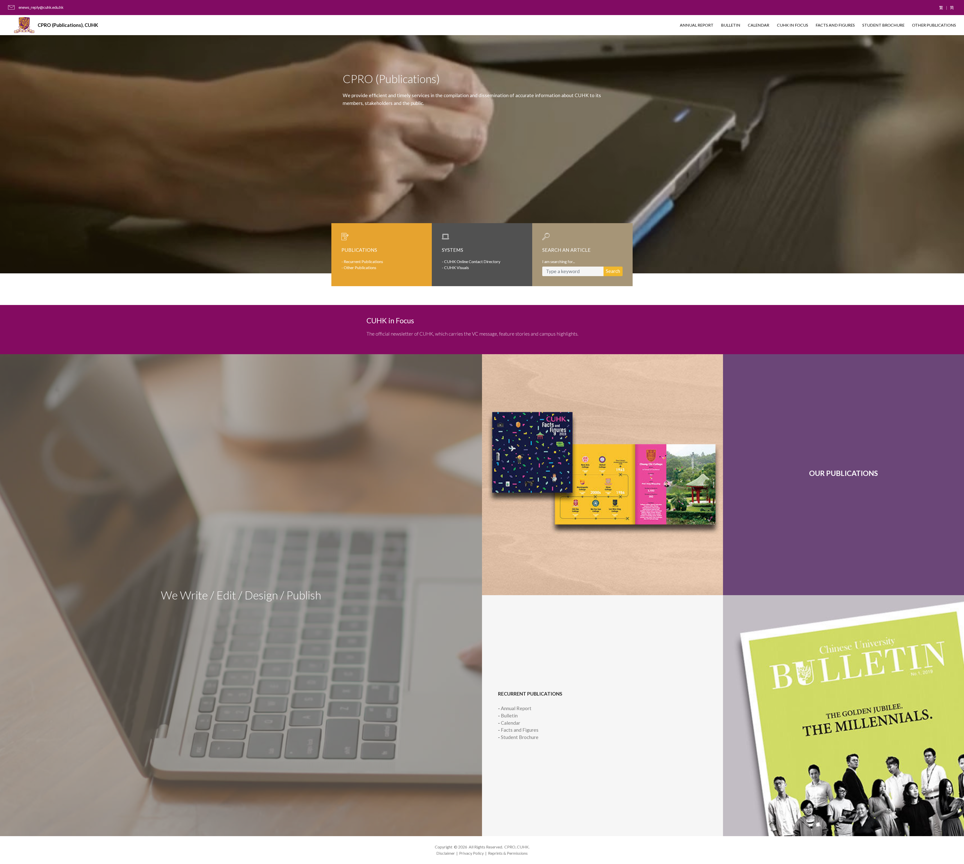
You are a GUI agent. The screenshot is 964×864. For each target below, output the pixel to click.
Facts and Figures (519, 730)
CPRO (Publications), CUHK (68, 25)
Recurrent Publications (363, 261)
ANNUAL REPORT (696, 25)
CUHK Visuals (456, 267)
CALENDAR (758, 25)
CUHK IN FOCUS (792, 25)
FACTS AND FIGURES (835, 25)
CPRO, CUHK (516, 846)
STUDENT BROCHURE (883, 25)
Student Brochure (519, 737)
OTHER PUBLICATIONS (934, 25)
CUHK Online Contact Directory (472, 261)
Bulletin (509, 715)
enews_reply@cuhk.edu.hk (41, 7)
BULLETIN (730, 25)
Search (613, 271)
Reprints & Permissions (508, 853)
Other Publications (360, 267)
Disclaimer (445, 853)
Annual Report (516, 708)
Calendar (510, 723)
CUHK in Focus (390, 320)
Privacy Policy (471, 853)
